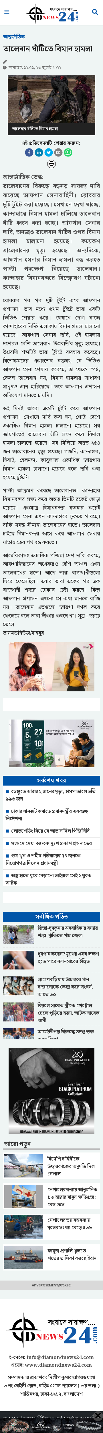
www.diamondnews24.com (58, 1365)
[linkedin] (39, 152)
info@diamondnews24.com (60, 1357)
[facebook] (29, 152)
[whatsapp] (68, 152)
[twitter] (48, 152)
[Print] (51, 164)
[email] (58, 152)
